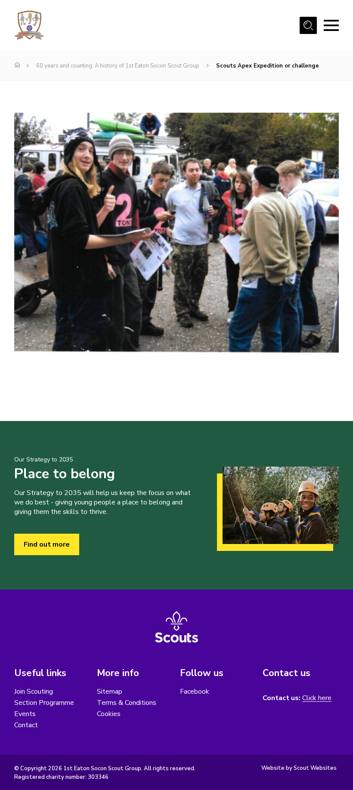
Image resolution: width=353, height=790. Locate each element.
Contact (26, 725)
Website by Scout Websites (299, 768)
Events (25, 714)
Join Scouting (33, 691)
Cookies (109, 714)
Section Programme (44, 702)
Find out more (47, 544)
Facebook (194, 691)
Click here (316, 698)
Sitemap (109, 691)
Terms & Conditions (126, 702)
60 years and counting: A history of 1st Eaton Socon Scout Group (117, 66)
